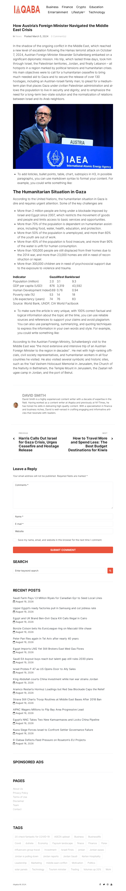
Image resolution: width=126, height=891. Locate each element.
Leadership (21, 862)
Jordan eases (97, 849)
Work (108, 869)
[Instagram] (107, 884)
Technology (97, 12)
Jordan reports (51, 856)
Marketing (36, 862)
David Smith (34, 395)
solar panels (21, 869)
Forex (104, 843)
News (19, 36)
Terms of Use (20, 797)
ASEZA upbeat (62, 836)
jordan (81, 849)
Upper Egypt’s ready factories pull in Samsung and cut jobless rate (54, 608)
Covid (18, 843)
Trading (75, 869)
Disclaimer (18, 801)
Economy (43, 843)
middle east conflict (56, 862)
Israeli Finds (67, 849)
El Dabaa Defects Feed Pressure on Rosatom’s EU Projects (49, 740)
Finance (67, 7)
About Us (18, 788)
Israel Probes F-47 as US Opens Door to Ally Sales (44, 669)
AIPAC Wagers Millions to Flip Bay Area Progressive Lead (48, 709)
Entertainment (58, 12)
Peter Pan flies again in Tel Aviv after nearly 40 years (46, 638)
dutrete (29, 843)
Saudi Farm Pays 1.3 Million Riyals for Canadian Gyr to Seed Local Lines (57, 598)
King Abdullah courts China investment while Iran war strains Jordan (55, 679)
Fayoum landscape (62, 843)
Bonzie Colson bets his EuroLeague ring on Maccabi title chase (52, 628)
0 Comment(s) (58, 36)
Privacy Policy (20, 792)
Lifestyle (77, 12)
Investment (50, 849)
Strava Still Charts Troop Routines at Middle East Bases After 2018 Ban (57, 699)
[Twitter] (103, 884)
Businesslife (94, 836)
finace (80, 843)
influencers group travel (27, 849)
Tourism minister (57, 869)
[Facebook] (100, 884)
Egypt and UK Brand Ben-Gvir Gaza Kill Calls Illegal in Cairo (50, 618)
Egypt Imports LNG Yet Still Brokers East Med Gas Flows (48, 648)
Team (16, 805)
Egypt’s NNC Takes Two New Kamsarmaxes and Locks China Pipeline (56, 719)
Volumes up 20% (92, 869)
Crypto (81, 7)
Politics (91, 862)
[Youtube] (111, 884)
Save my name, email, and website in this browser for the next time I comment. (60, 539)
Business (52, 7)
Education (96, 7)
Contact (17, 809)
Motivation (77, 862)
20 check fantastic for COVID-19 (32, 836)
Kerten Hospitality (91, 856)
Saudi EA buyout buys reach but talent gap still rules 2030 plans (53, 658)
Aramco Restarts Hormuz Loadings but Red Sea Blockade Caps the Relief (59, 689)
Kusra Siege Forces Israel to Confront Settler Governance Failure (53, 729)
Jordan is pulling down (26, 856)
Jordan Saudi (70, 856)
